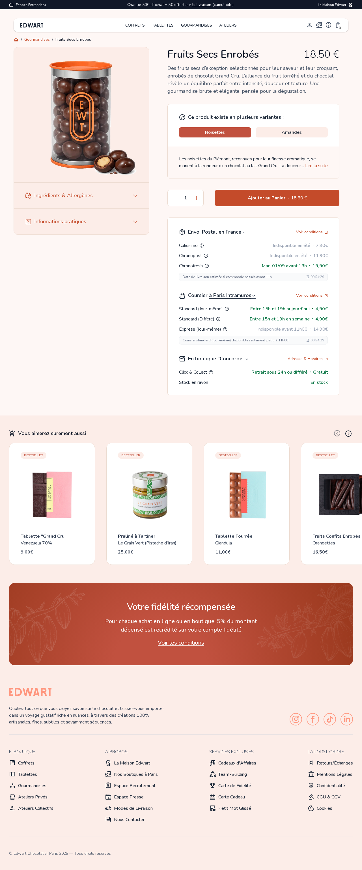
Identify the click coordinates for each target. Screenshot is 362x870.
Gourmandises (37, 39)
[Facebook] (313, 719)
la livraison (201, 4)
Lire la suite (314, 166)
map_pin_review (319, 25)
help (328, 25)
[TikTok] (330, 719)
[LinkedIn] (347, 719)
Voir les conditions (181, 643)
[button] (338, 25)
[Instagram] (296, 719)
